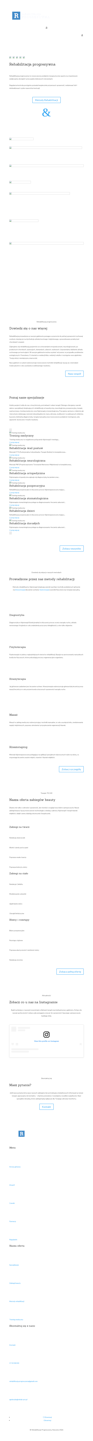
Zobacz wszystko (71, 548)
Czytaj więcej (14, 442)
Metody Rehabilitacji (46, 100)
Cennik (12, 1203)
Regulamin (13, 1240)
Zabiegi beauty (15, 1283)
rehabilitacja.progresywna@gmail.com (23, 1381)
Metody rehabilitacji (16, 1301)
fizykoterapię (44, 590)
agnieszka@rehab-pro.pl (18, 1399)
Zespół (12, 1185)
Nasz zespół (74, 373)
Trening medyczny (16, 1319)
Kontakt (46, 1106)
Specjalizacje (14, 1265)
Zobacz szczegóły (71, 769)
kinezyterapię (20, 590)
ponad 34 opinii (47, 57)
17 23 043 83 (14, 1363)
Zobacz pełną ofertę (70, 971)
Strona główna (14, 1167)
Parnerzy (12, 1221)
